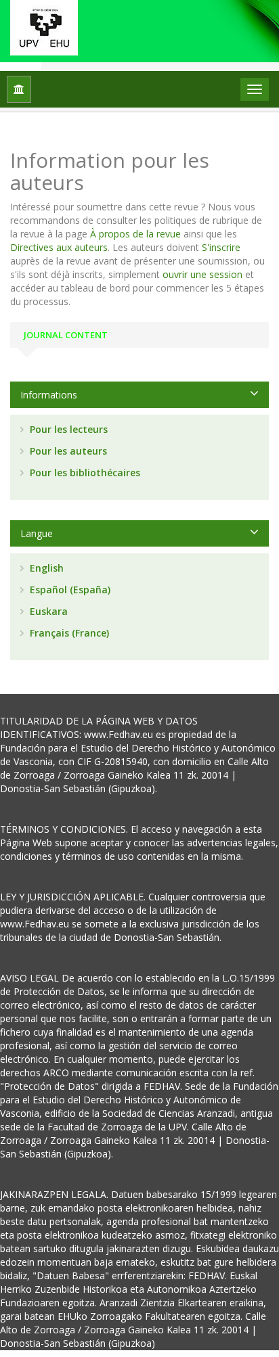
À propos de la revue (135, 233)
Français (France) (68, 632)
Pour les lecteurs (67, 429)
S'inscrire (221, 247)
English (45, 567)
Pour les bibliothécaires (83, 472)
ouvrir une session (202, 274)
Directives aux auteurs (59, 247)
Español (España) (68, 589)
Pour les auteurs (67, 450)
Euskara (47, 611)
